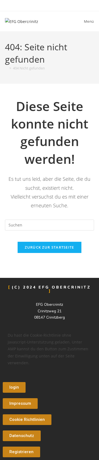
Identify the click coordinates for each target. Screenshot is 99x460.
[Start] (6, 68)
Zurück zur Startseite (49, 247)
